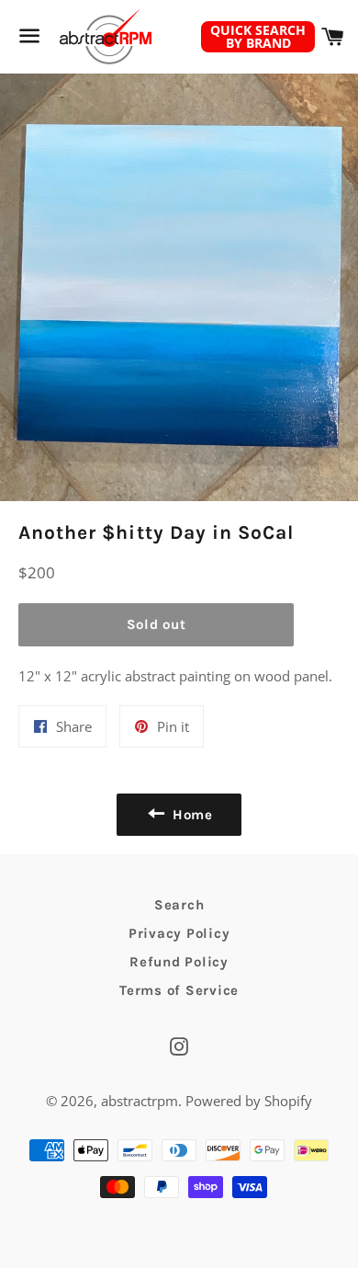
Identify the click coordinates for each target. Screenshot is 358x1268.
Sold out (156, 624)
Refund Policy (179, 962)
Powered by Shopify (248, 1100)
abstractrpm (139, 1100)
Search (179, 905)
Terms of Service (179, 990)
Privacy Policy (179, 933)
